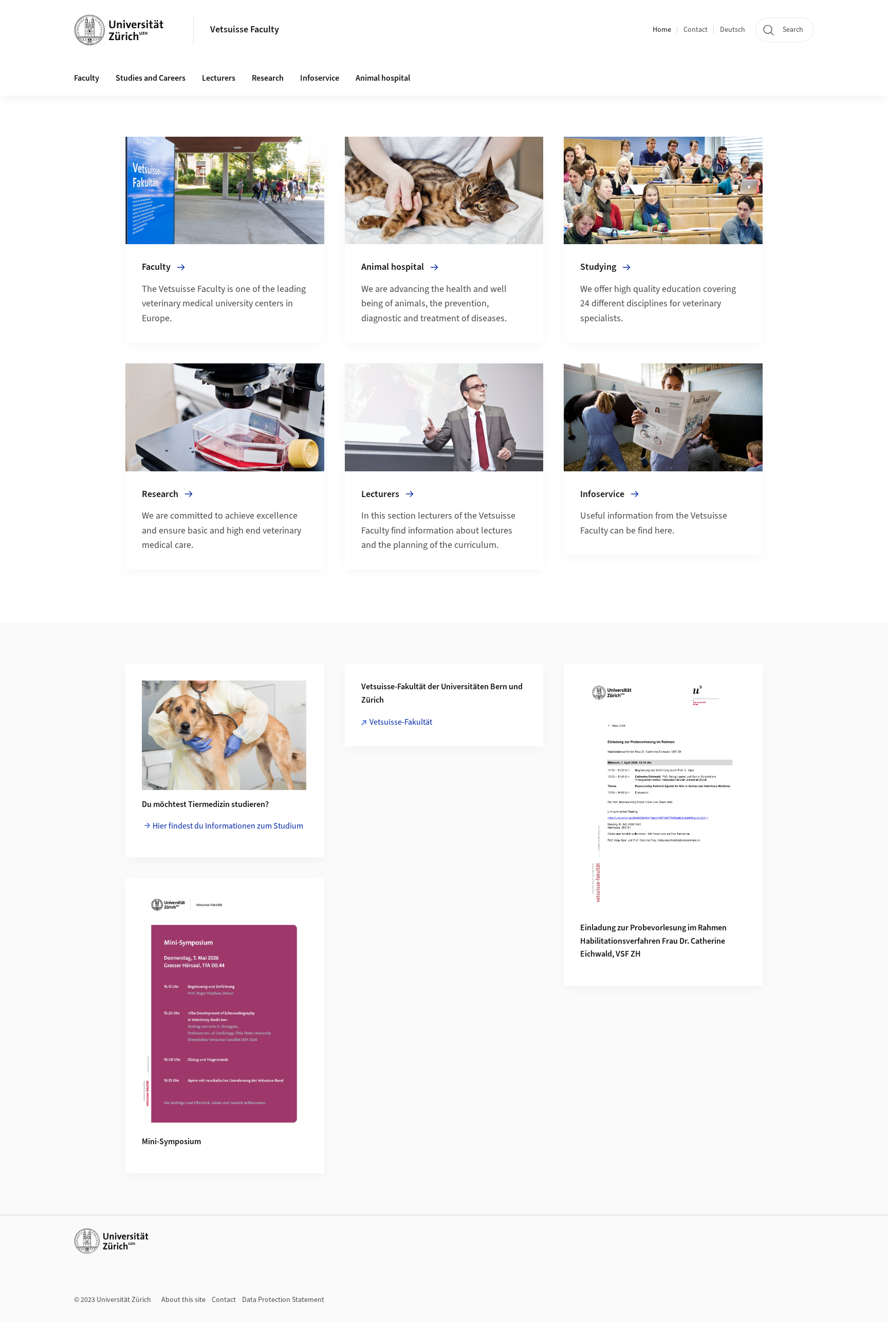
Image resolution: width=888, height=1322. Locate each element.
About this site (183, 1300)
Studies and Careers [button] (151, 78)
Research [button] (268, 78)
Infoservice (319, 78)
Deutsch (732, 30)
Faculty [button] (86, 78)
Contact (695, 30)
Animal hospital (383, 78)
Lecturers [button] (218, 78)
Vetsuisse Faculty (244, 29)
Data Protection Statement (283, 1300)
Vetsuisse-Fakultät (400, 722)
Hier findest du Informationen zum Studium (228, 826)
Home (662, 30)
